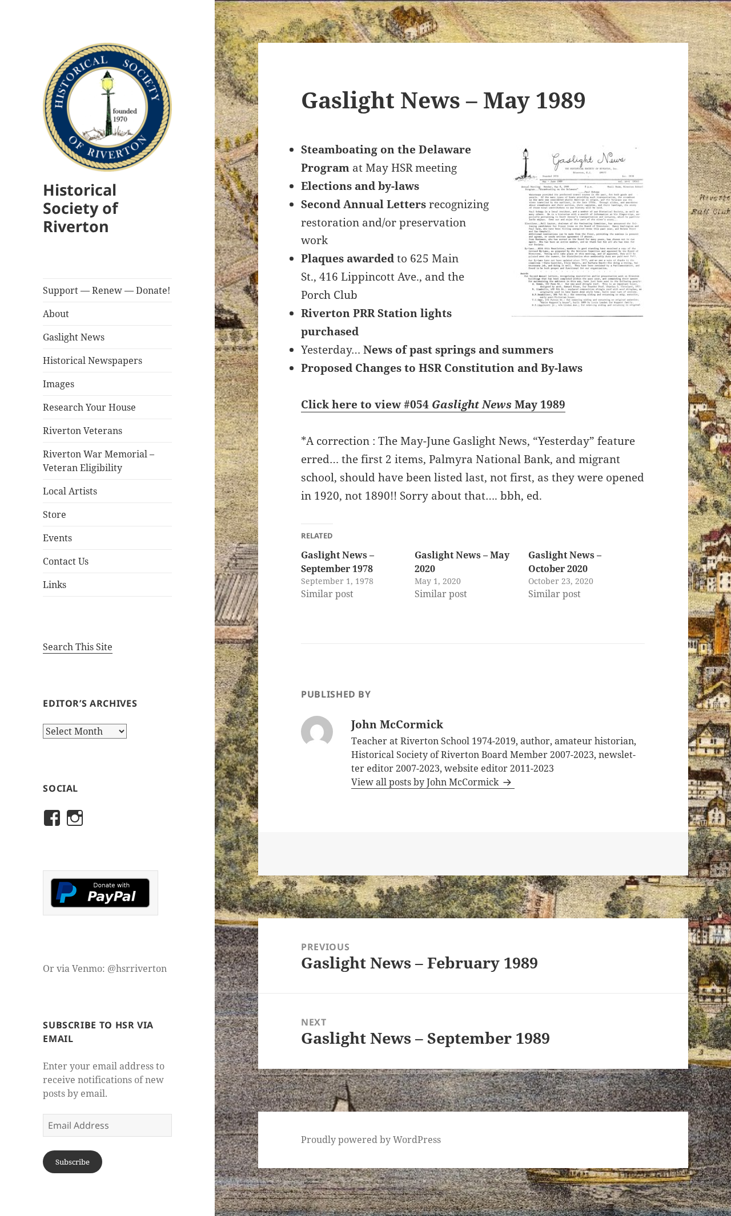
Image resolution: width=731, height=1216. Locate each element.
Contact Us (66, 561)
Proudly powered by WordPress (371, 1139)
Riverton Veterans (82, 430)
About (56, 313)
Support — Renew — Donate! (106, 290)
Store (54, 514)
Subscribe (72, 1162)
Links (54, 584)
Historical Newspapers (92, 360)
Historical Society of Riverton (80, 208)
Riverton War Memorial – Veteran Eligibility (98, 461)
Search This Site (78, 647)
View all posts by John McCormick (426, 782)
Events (57, 538)
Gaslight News (74, 337)
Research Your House (89, 407)
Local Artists (70, 491)
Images (58, 384)
